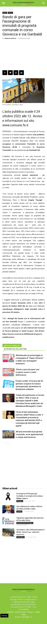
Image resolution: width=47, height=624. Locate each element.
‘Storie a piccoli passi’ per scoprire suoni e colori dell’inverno (27, 372)
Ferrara (10, 13)
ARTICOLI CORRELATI (12, 346)
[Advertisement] (23, 55)
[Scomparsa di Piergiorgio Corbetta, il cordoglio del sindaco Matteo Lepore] (8, 496)
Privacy (30, 612)
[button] (43, 3)
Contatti (10, 612)
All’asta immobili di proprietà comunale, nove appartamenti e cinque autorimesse (29, 434)
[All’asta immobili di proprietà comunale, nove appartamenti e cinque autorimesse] (8, 434)
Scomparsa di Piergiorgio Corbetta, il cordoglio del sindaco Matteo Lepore (29, 496)
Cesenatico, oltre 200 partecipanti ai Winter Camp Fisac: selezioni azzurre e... (30, 532)
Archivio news (20, 612)
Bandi (11, 9)
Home (4, 9)
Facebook (26, 617)
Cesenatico (20, 537)
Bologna (19, 501)
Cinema (19, 511)
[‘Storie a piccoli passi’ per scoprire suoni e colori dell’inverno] (8, 372)
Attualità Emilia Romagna (25, 523)
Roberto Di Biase (10, 38)
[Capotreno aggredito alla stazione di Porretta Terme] (8, 521)
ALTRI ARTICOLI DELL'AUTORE (15, 349)
